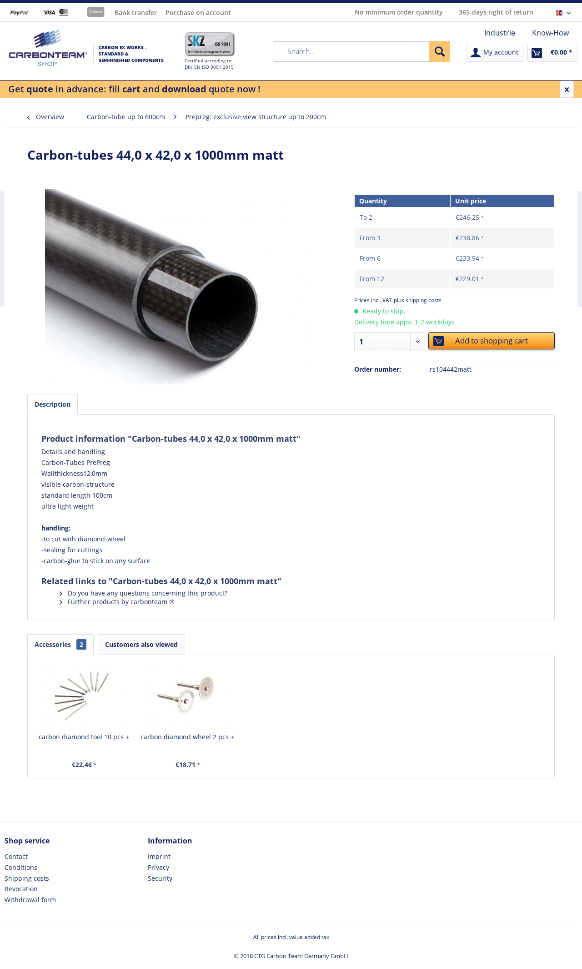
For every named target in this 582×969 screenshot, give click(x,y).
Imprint (159, 856)
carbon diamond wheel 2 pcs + (187, 736)
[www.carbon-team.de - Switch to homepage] (48, 48)
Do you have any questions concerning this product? (146, 593)
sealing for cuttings (73, 549)
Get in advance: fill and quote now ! (134, 89)
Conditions (21, 867)
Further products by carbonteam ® (120, 601)
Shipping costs (27, 878)
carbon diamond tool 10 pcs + (84, 736)
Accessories (59, 644)
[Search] (439, 51)
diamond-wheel (101, 539)
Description (52, 404)
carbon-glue (62, 560)
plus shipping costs (418, 300)
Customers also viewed (141, 644)
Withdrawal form (30, 899)
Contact (16, 856)
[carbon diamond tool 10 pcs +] (84, 696)
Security (160, 878)
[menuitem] (500, 32)
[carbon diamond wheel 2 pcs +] (187, 696)
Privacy (158, 867)
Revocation (21, 888)
